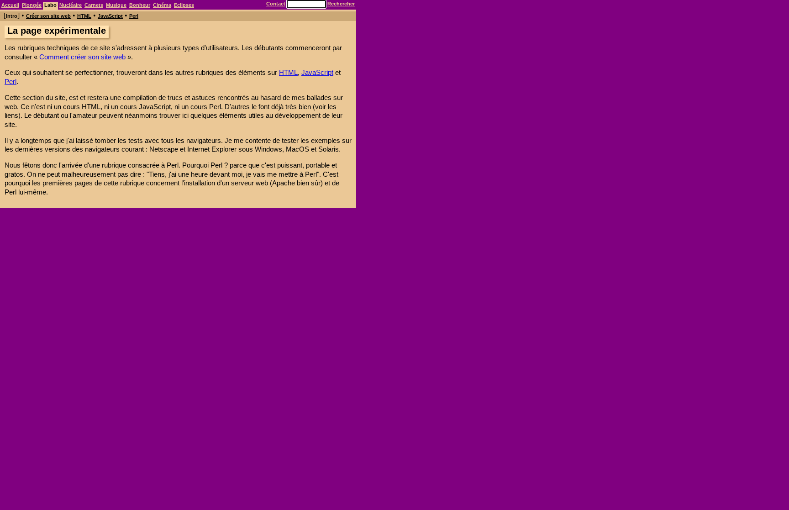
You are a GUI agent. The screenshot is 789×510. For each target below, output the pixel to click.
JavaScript (110, 16)
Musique (116, 5)
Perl (133, 16)
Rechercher (341, 3)
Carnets (93, 5)
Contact (275, 3)
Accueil (10, 5)
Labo (50, 5)
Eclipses (184, 5)
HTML (84, 16)
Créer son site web (48, 16)
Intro (11, 16)
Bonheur (139, 5)
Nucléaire (70, 5)
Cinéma (162, 5)
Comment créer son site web (82, 57)
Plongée (32, 5)
